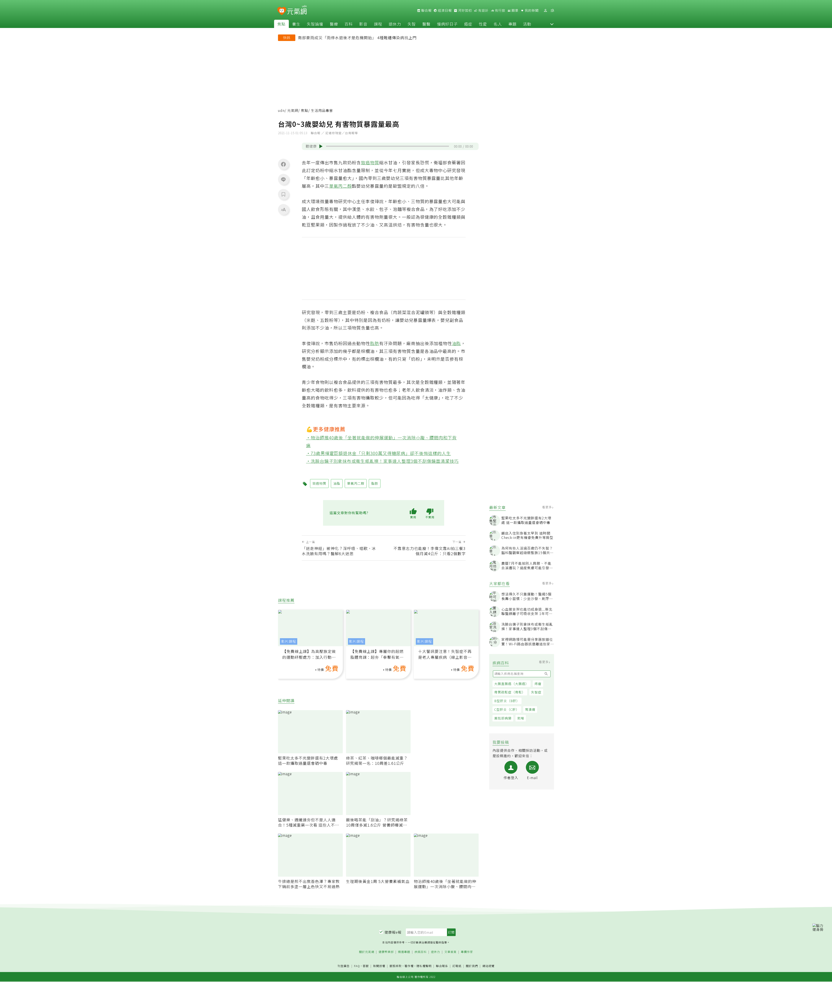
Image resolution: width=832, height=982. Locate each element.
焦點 (281, 24)
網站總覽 (488, 966)
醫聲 (426, 24)
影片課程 (288, 641)
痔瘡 (538, 683)
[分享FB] (283, 164)
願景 (514, 10)
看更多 (547, 507)
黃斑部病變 (503, 718)
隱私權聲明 (424, 966)
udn (281, 110)
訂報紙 (457, 966)
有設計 (483, 10)
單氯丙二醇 (340, 186)
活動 (527, 24)
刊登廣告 (344, 966)
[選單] (552, 10)
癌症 (468, 24)
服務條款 (396, 966)
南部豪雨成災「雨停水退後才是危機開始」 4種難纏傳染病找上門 (357, 37)
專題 (512, 24)
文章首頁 (450, 952)
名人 (498, 24)
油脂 (456, 343)
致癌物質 (370, 162)
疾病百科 (420, 952)
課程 (378, 24)
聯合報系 (442, 966)
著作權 (409, 966)
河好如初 (464, 10)
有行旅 (499, 10)
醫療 (334, 24)
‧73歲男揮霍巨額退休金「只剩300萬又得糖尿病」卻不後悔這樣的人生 (378, 453)
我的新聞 (531, 10)
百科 (348, 24)
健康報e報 (393, 932)
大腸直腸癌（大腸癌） (511, 683)
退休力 (395, 24)
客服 (366, 966)
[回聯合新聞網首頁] (281, 11)
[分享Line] (283, 179)
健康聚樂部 (386, 952)
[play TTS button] (321, 146)
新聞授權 (379, 966)
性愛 (483, 24)
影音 (363, 24)
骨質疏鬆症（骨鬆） (509, 692)
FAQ (357, 966)
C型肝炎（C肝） (506, 709)
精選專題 (404, 952)
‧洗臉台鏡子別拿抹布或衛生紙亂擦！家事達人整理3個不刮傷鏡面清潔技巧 (382, 461)
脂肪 (374, 343)
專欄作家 (467, 952)
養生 (296, 24)
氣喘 (520, 718)
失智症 (536, 692)
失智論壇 (315, 24)
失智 (412, 24)
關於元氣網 (366, 952)
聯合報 (426, 10)
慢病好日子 (447, 24)
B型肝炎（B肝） (507, 700)
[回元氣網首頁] (297, 10)
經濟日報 (444, 10)
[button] (552, 24)
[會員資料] (545, 10)
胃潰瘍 (530, 709)
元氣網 (292, 110)
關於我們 (472, 966)
